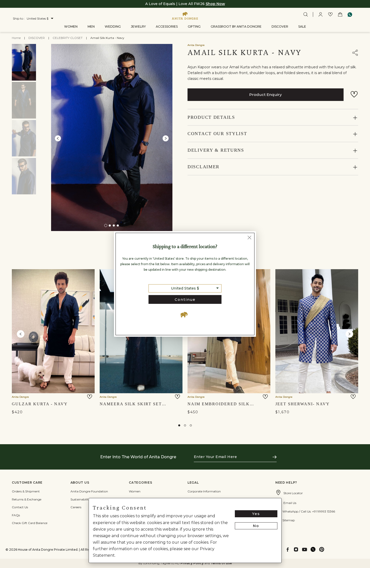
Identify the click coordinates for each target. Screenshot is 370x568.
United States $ (185, 288)
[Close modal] (249, 238)
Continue (185, 299)
